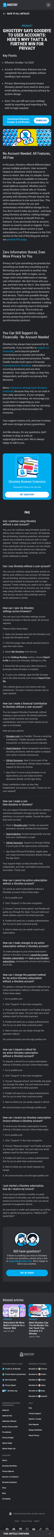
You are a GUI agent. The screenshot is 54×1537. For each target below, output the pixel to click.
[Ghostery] (10, 5)
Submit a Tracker (35, 1419)
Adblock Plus (7, 1416)
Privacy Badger (8, 1438)
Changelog (6, 1499)
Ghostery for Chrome (38, 1369)
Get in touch (27, 1273)
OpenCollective (13, 748)
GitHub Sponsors (14, 760)
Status (4, 1460)
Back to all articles (18, 13)
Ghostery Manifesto (9, 1466)
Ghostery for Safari (37, 1380)
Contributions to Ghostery (17, 365)
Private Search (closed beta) (15, 1374)
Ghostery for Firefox (37, 1374)
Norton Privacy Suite (10, 1427)
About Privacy (34, 1435)
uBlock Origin (7, 1443)
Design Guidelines (35, 1430)
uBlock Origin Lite (8, 1449)
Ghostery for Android (38, 1396)
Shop (4, 1488)
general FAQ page (16, 239)
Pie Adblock (6, 1432)
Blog (4, 1493)
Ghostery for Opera (37, 1385)
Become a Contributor (10, 1477)
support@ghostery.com (20, 1261)
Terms (17, 1521)
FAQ (30, 1408)
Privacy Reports (8, 1471)
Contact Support (35, 1414)
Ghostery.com (13, 736)
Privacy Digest (10, 1385)
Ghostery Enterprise (9, 1482)
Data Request (34, 1424)
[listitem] (14, 1321)
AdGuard (5, 1410)
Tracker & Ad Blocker (12, 1369)
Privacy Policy (26, 1521)
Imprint (36, 1521)
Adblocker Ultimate (9, 1421)
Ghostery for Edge (37, 1391)
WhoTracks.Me (10, 1380)
